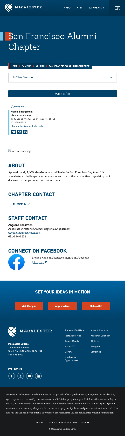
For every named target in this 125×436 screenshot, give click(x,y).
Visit (80, 7)
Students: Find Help (74, 330)
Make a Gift (62, 93)
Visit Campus (29, 306)
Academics (96, 7)
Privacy (40, 422)
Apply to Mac (62, 306)
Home (14, 66)
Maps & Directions (99, 330)
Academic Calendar (100, 335)
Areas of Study (72, 341)
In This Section (23, 77)
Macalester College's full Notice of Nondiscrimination (86, 413)
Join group (38, 262)
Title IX (85, 422)
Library (68, 351)
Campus (27, 66)
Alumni (40, 66)
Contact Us (96, 351)
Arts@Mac (96, 346)
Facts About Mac (73, 335)
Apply (68, 7)
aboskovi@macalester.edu (24, 233)
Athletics (95, 341)
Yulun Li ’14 (23, 204)
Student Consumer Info (63, 422)
